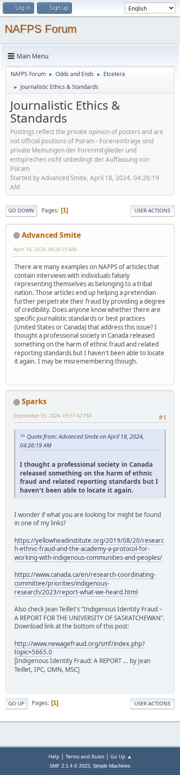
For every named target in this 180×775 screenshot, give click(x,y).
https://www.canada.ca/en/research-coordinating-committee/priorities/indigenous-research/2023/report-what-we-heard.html (85, 583)
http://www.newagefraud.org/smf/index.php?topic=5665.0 (79, 648)
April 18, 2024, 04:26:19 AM (45, 249)
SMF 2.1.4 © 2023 (69, 766)
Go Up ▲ (121, 756)
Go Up (16, 703)
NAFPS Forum (41, 29)
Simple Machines (112, 766)
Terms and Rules (85, 756)
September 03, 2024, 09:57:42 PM (52, 415)
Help (54, 756)
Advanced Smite (51, 235)
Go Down (21, 210)
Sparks (34, 401)
